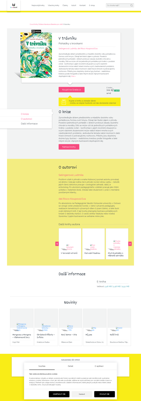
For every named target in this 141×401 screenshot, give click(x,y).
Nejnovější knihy (38, 5)
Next (130, 244)
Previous (57, 244)
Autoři (73, 5)
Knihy (36, 24)
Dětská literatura (44, 24)
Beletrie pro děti (57, 24)
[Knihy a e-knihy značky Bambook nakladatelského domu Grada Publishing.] (13, 6)
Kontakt (82, 5)
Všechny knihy (53, 5)
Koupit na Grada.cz (71, 89)
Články (65, 5)
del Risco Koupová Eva (72, 198)
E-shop (92, 5)
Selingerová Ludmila (71, 174)
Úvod (32, 24)
